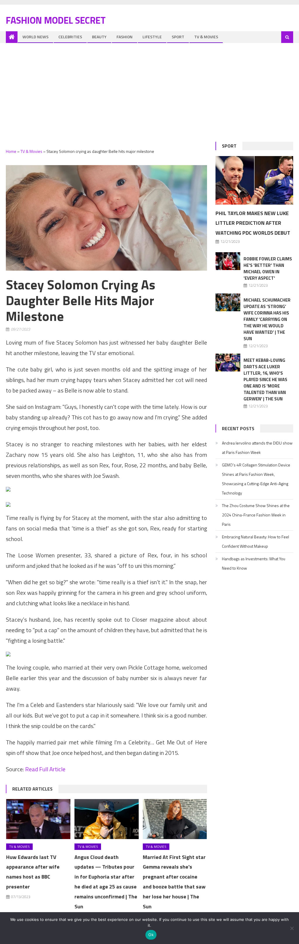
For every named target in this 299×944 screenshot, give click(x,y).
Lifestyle (152, 37)
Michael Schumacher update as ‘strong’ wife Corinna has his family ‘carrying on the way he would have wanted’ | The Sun (267, 319)
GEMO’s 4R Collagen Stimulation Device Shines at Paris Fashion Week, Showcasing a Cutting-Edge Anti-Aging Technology (256, 479)
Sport (178, 37)
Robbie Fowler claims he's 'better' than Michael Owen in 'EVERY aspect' (268, 268)
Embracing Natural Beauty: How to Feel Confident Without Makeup (255, 541)
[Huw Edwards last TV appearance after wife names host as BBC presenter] (38, 819)
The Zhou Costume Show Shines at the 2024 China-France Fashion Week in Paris (256, 514)
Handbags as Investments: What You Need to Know (253, 563)
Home (11, 151)
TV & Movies (206, 37)
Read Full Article (45, 769)
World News (35, 37)
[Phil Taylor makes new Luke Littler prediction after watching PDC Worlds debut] (254, 180)
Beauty (99, 37)
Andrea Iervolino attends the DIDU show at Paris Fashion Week (257, 447)
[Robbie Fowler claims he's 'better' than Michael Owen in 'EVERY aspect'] (227, 261)
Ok (151, 934)
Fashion (125, 37)
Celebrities (70, 37)
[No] (292, 928)
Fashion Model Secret (56, 20)
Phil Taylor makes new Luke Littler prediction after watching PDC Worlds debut (252, 223)
